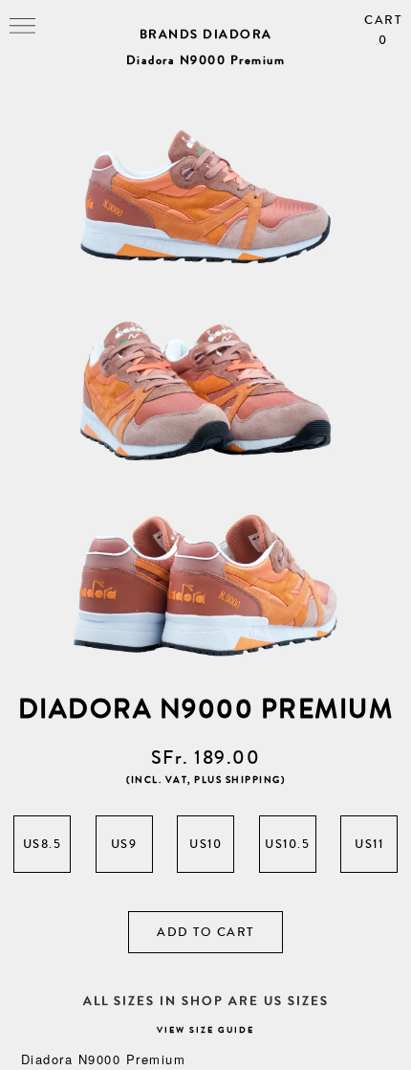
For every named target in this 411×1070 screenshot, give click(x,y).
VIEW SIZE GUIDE (205, 1030)
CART (382, 30)
